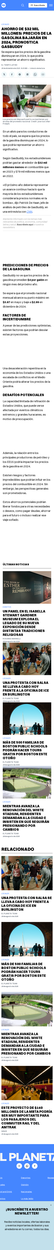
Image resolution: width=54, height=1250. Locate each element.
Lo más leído (27, 1198)
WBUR (4, 1131)
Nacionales (26, 1191)
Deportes (25, 1178)
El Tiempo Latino (9, 65)
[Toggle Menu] (51, 5)
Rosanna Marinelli (12, 639)
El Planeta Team (11, 698)
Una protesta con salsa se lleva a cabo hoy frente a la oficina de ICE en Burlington (26, 688)
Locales (5, 24)
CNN (29, 211)
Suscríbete (39, 5)
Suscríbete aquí (25, 224)
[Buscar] (22, 5)
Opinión (25, 1184)
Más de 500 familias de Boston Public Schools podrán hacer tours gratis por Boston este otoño (25, 750)
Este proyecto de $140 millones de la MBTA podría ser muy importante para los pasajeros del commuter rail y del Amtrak (26, 1117)
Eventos (7, 607)
